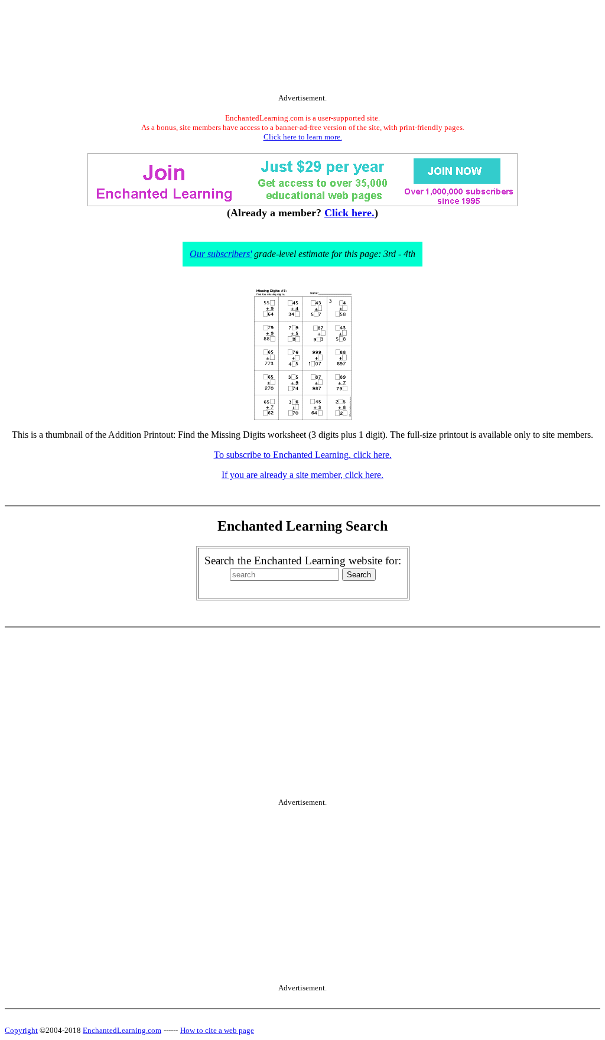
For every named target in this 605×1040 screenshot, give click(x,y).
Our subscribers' (221, 254)
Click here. (349, 213)
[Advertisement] (302, 49)
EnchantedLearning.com (122, 1030)
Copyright (21, 1030)
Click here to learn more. (303, 136)
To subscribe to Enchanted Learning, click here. (303, 455)
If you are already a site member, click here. (302, 475)
